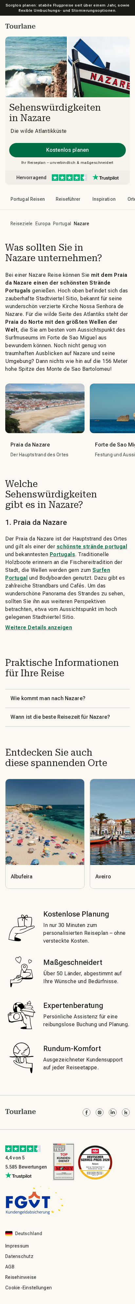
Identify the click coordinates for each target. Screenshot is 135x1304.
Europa (43, 223)
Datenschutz (19, 1256)
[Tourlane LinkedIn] (113, 1112)
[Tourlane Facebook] (86, 1112)
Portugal (62, 223)
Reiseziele (21, 223)
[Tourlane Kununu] (126, 1112)
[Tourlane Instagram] (100, 1112)
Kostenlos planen (67, 150)
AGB (9, 1266)
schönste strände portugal (92, 546)
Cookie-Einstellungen (28, 1287)
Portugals (62, 554)
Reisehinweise (20, 1277)
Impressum (17, 1246)
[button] (20, 26)
